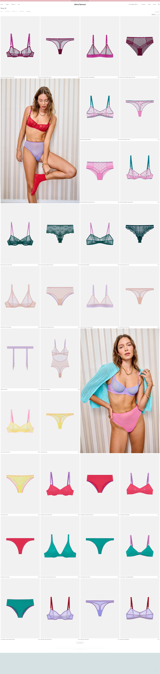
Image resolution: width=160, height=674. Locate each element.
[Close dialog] (103, 319)
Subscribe (68, 343)
